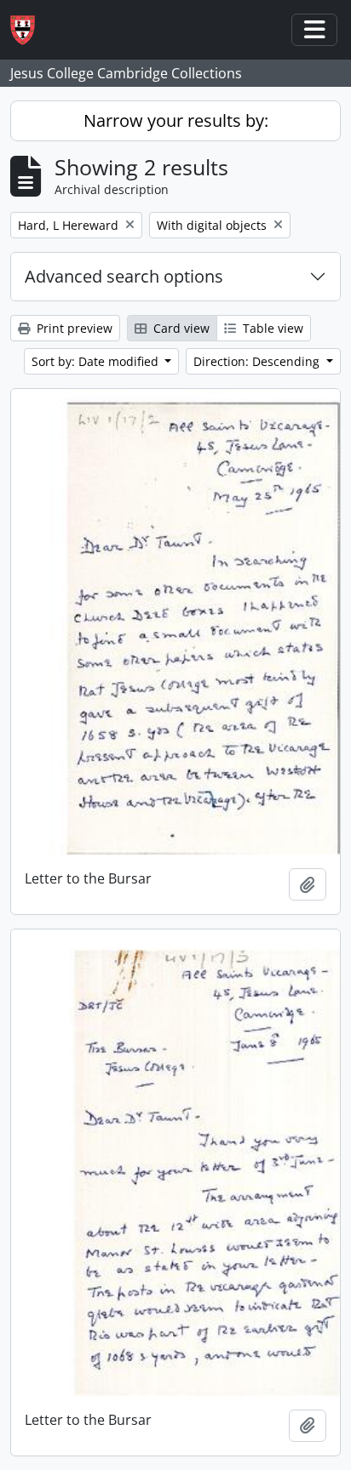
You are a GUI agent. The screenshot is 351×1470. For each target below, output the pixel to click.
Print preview (72, 328)
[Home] (29, 30)
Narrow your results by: (175, 120)
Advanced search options (124, 276)
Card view (180, 328)
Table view (271, 328)
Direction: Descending (258, 361)
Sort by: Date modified (97, 361)
